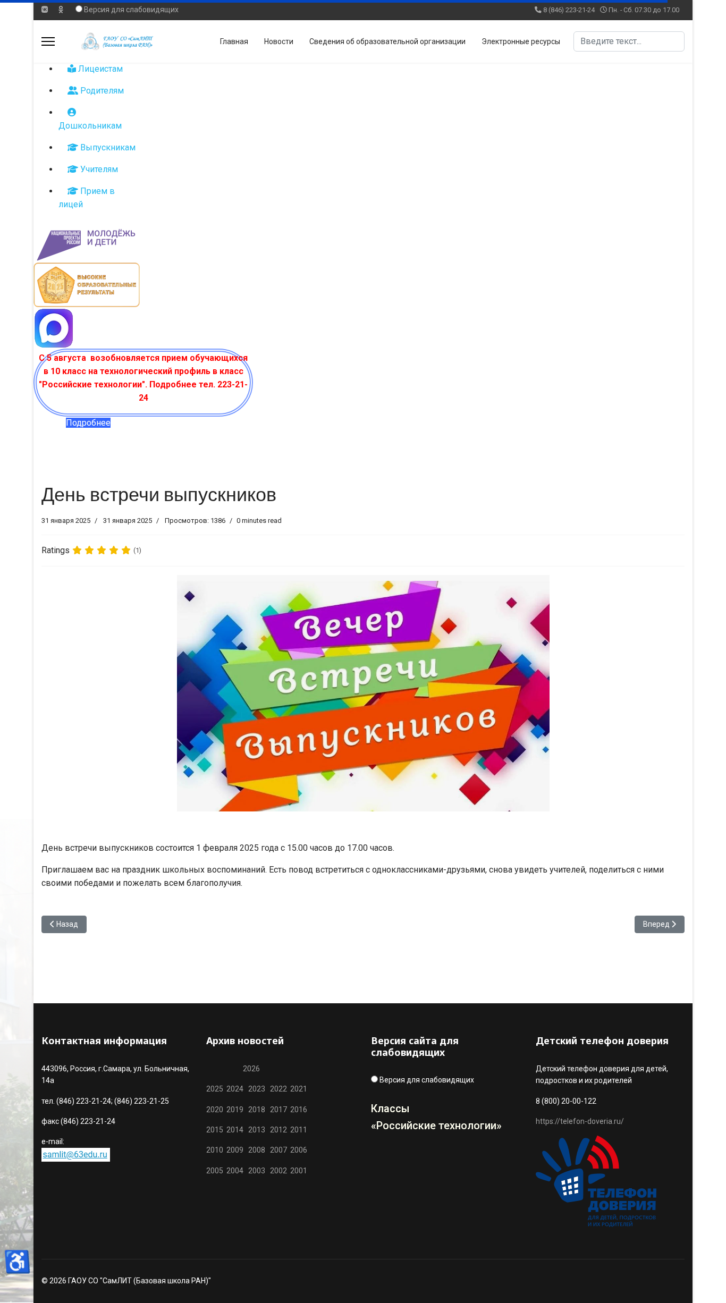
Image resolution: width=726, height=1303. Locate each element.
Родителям (101, 91)
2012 (278, 1130)
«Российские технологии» (436, 1125)
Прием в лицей (86, 197)
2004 (237, 1170)
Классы (390, 1108)
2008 (256, 1150)
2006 (297, 1150)
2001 (298, 1170)
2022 (278, 1089)
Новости (278, 41)
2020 (214, 1109)
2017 (279, 1109)
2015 (214, 1130)
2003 (259, 1170)
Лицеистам (99, 69)
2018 (256, 1109)
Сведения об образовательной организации (387, 41)
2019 (234, 1109)
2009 (234, 1150)
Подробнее (88, 423)
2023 (256, 1089)
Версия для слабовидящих (131, 9)
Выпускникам (107, 147)
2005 (216, 1170)
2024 (234, 1089)
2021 (298, 1089)
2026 (251, 1068)
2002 (278, 1170)
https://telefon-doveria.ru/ (580, 1121)
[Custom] (60, 9)
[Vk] (44, 9)
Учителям (98, 169)
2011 (297, 1130)
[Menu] (48, 41)
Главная (234, 41)
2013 (256, 1130)
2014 (234, 1130)
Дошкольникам (90, 126)
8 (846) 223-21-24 (569, 10)
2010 (214, 1150)
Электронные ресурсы (521, 41)
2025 (214, 1089)
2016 (298, 1109)
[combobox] (629, 41)
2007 (278, 1150)
